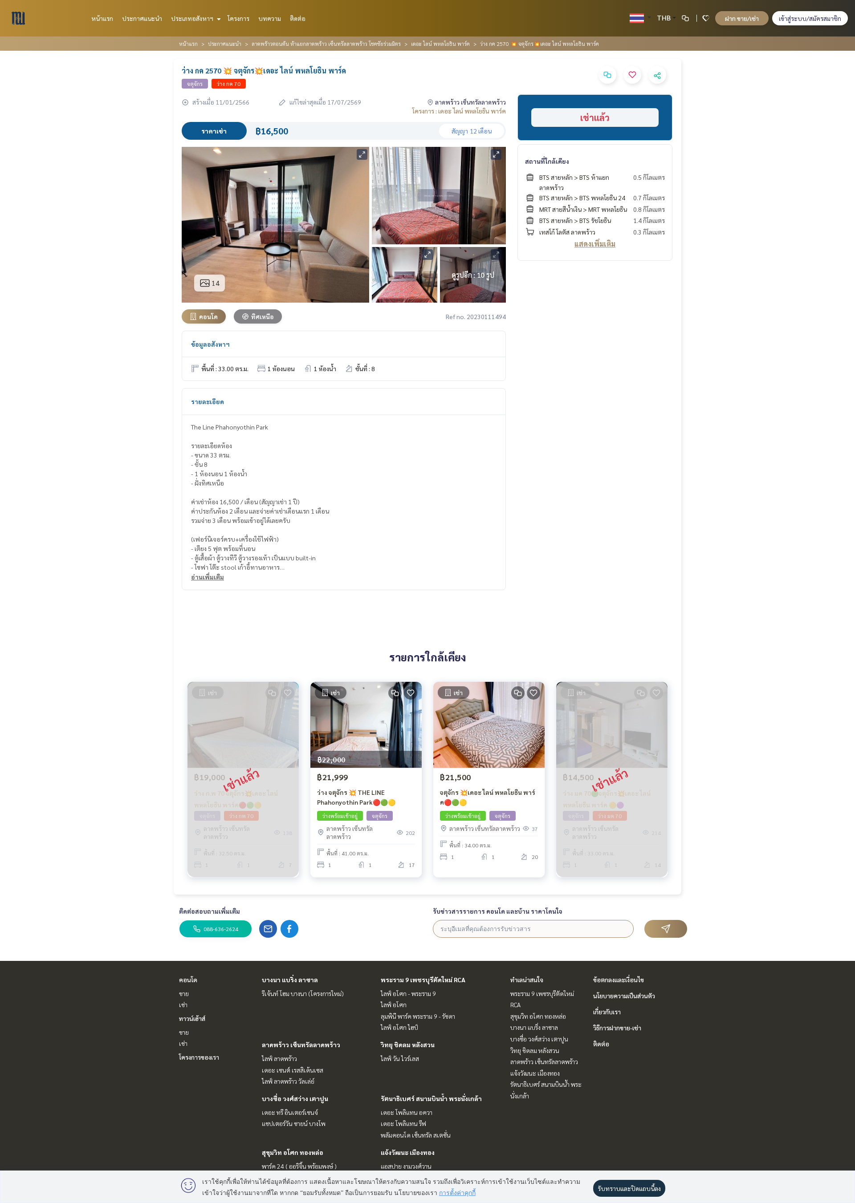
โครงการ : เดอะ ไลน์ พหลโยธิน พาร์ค (459, 111)
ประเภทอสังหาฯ (193, 18)
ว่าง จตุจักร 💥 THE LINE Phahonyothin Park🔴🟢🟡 (356, 797)
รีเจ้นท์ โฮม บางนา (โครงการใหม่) (303, 993)
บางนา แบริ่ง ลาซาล (290, 980)
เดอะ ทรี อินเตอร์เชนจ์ (290, 1112)
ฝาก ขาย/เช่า (742, 18)
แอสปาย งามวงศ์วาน (406, 1166)
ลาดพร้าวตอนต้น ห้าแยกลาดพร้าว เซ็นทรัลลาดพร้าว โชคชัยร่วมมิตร (326, 43)
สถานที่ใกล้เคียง (547, 161)
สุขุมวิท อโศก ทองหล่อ (292, 1152)
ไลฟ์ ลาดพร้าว (279, 1058)
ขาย (184, 993)
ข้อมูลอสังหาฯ (210, 344)
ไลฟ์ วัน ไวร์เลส (400, 1058)
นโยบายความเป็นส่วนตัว (624, 996)
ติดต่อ (297, 18)
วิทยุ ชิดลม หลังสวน (408, 1045)
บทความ (269, 18)
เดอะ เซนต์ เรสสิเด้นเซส (292, 1070)
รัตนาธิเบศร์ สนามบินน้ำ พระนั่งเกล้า (431, 1098)
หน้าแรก (102, 18)
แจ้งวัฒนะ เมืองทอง (408, 1152)
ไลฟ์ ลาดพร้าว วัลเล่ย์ (288, 1081)
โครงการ (238, 18)
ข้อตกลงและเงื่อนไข (618, 980)
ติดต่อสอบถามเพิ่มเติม (209, 911)
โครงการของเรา (199, 1057)
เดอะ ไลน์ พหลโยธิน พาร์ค (440, 43)
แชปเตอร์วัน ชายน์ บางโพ (294, 1123)
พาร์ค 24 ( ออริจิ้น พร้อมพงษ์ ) (299, 1166)
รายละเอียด (207, 401)
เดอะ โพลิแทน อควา (406, 1112)
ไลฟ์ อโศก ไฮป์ (399, 1027)
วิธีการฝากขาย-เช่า (617, 1028)
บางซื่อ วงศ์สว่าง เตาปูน (295, 1098)
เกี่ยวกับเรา (607, 1012)
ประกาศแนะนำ (142, 18)
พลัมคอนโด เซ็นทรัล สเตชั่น (416, 1135)
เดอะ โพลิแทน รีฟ (403, 1123)
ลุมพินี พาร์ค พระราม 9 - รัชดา (418, 1016)
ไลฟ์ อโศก (394, 1004)
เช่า (183, 1004)
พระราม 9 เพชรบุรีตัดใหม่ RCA (423, 980)
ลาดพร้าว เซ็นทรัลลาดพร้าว (301, 1045)
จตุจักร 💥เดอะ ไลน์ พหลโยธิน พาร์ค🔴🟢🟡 (487, 797)
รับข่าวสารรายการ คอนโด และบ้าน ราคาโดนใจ (497, 911)
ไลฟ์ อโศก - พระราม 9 (408, 993)
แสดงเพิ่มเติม (594, 243)
